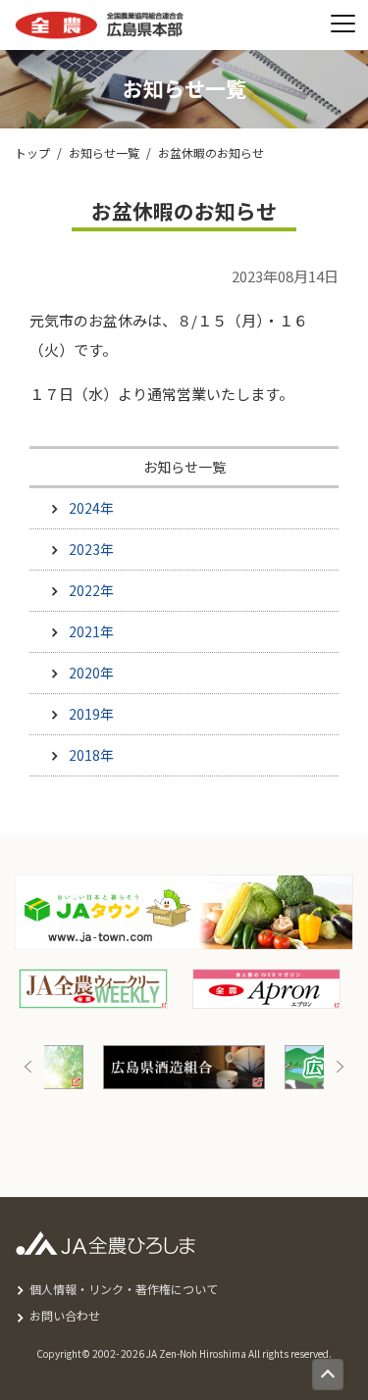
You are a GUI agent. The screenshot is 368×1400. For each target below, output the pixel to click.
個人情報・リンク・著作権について (123, 1288)
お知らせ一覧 (104, 152)
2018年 (91, 755)
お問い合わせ (64, 1315)
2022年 (91, 590)
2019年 (91, 714)
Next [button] (339, 1067)
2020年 (91, 672)
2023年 (91, 549)
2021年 (91, 631)
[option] (175, 1067)
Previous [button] (28, 1067)
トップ (32, 152)
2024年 (91, 508)
